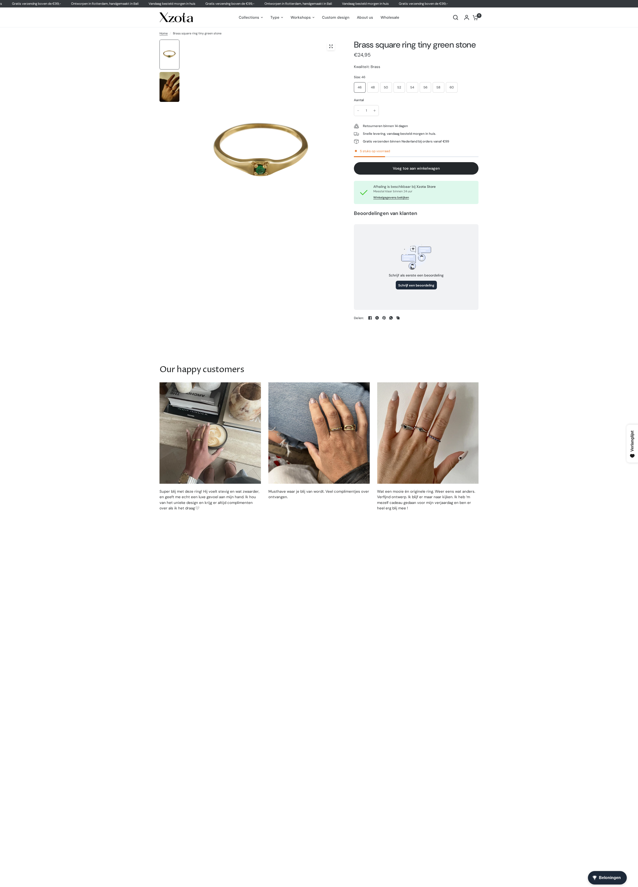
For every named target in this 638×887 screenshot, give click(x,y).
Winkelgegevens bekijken (391, 197)
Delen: (359, 318)
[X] (377, 318)
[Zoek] (456, 17)
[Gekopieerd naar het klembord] (398, 318)
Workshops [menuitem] (301, 17)
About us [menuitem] (365, 17)
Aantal (359, 100)
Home (164, 33)
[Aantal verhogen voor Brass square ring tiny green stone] (375, 110)
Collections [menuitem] (249, 17)
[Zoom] (331, 46)
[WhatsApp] (391, 318)
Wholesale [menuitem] (390, 17)
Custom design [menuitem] (335, 17)
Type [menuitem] (274, 17)
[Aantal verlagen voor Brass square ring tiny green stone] (358, 110)
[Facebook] (370, 318)
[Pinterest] (384, 318)
